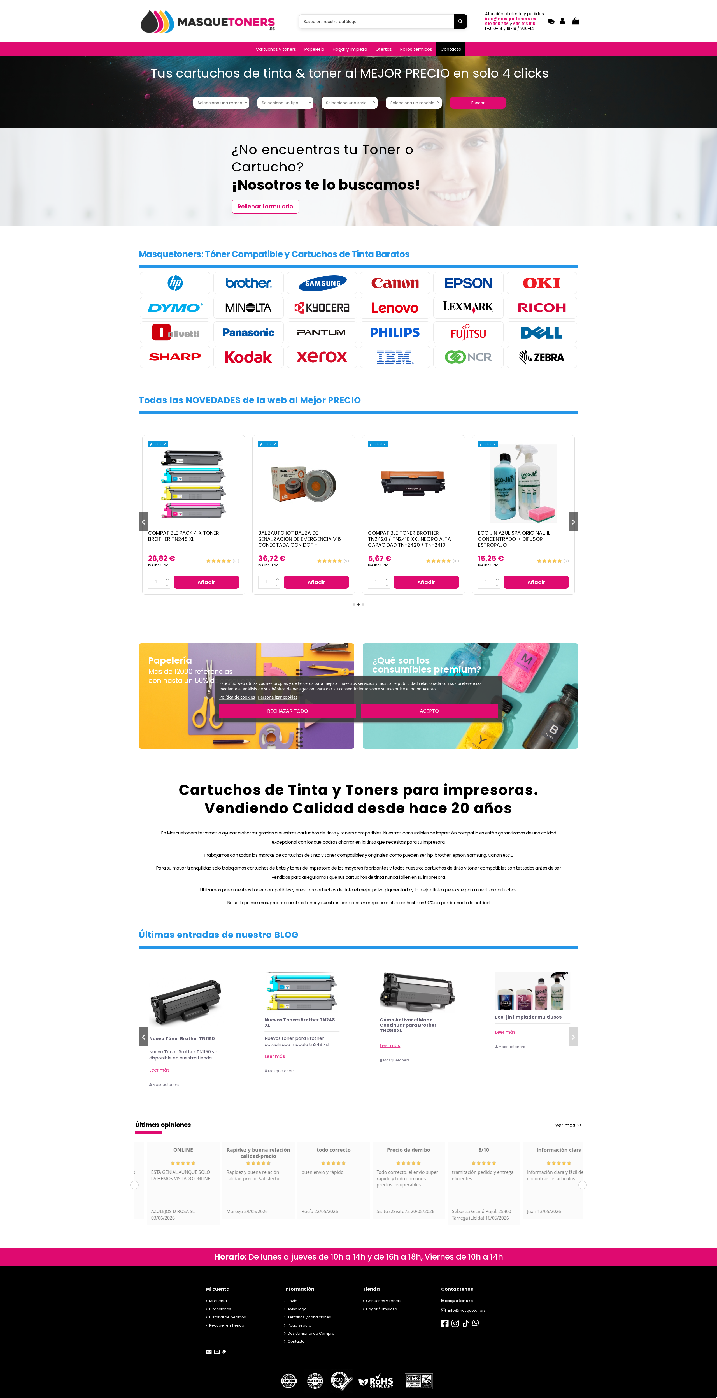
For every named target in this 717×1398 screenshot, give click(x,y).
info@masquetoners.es (510, 19)
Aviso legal (298, 1309)
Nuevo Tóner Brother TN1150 (297, 1038)
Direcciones (220, 1309)
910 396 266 (497, 24)
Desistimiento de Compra (311, 1333)
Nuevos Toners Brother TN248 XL (415, 1022)
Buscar (478, 103)
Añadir (206, 582)
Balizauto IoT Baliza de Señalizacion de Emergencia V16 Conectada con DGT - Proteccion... (189, 542)
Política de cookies (237, 696)
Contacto (296, 1341)
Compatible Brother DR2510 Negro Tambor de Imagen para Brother (523, 535)
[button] (276, 49)
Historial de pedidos (227, 1317)
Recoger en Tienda (226, 1325)
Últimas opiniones (163, 1125)
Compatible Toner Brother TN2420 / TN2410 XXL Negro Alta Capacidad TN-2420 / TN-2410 (299, 538)
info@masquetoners (467, 1310)
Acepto (429, 710)
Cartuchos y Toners (383, 1301)
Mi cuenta (218, 1301)
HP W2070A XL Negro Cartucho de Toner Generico (185, 1041)
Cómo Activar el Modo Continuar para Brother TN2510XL (523, 1025)
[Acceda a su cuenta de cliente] (562, 21)
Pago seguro (299, 1325)
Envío (292, 1301)
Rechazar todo (287, 710)
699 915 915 (524, 24)
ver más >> (568, 1125)
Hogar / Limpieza (381, 1309)
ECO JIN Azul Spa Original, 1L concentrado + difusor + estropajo (404, 538)
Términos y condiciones (309, 1317)
